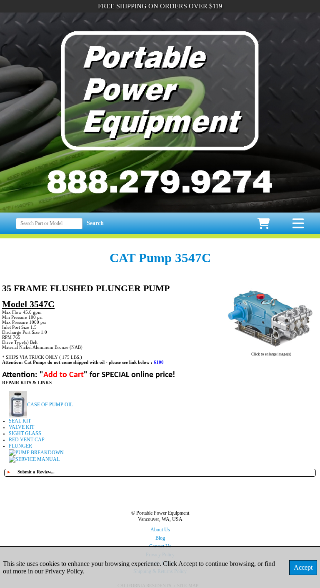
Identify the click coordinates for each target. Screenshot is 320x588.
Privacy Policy (64, 571)
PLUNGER (20, 446)
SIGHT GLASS (25, 433)
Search (95, 223)
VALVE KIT (21, 427)
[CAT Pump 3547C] (271, 348)
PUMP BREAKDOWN (39, 452)
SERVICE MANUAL (37, 459)
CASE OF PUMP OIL (50, 405)
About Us (160, 530)
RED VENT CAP (27, 440)
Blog (160, 538)
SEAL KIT (20, 421)
